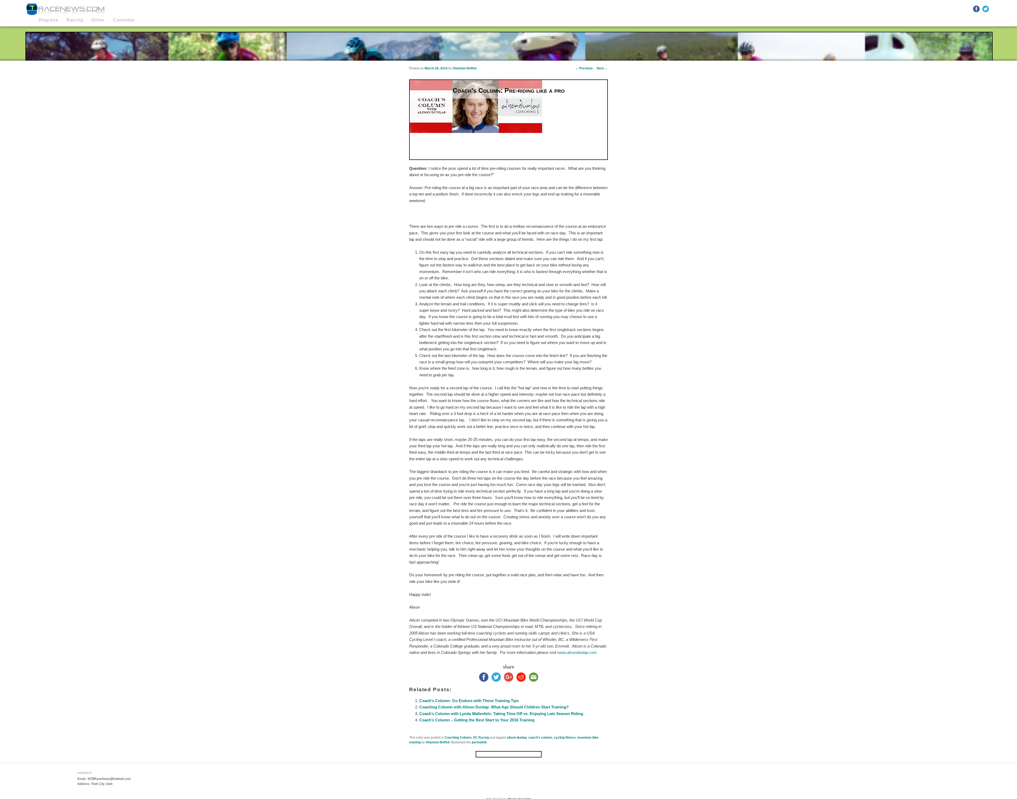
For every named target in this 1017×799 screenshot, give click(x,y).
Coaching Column (458, 737)
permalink (479, 742)
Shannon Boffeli (464, 68)
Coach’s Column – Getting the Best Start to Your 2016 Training (476, 720)
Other (98, 20)
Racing (74, 20)
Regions (49, 20)
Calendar (124, 20)
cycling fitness (565, 737)
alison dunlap (517, 737)
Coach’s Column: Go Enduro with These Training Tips (469, 700)
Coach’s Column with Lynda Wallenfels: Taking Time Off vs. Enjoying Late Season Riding (501, 713)
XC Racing (481, 737)
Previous (584, 68)
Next (602, 68)
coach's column (540, 737)
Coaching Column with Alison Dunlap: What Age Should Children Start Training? (494, 707)
